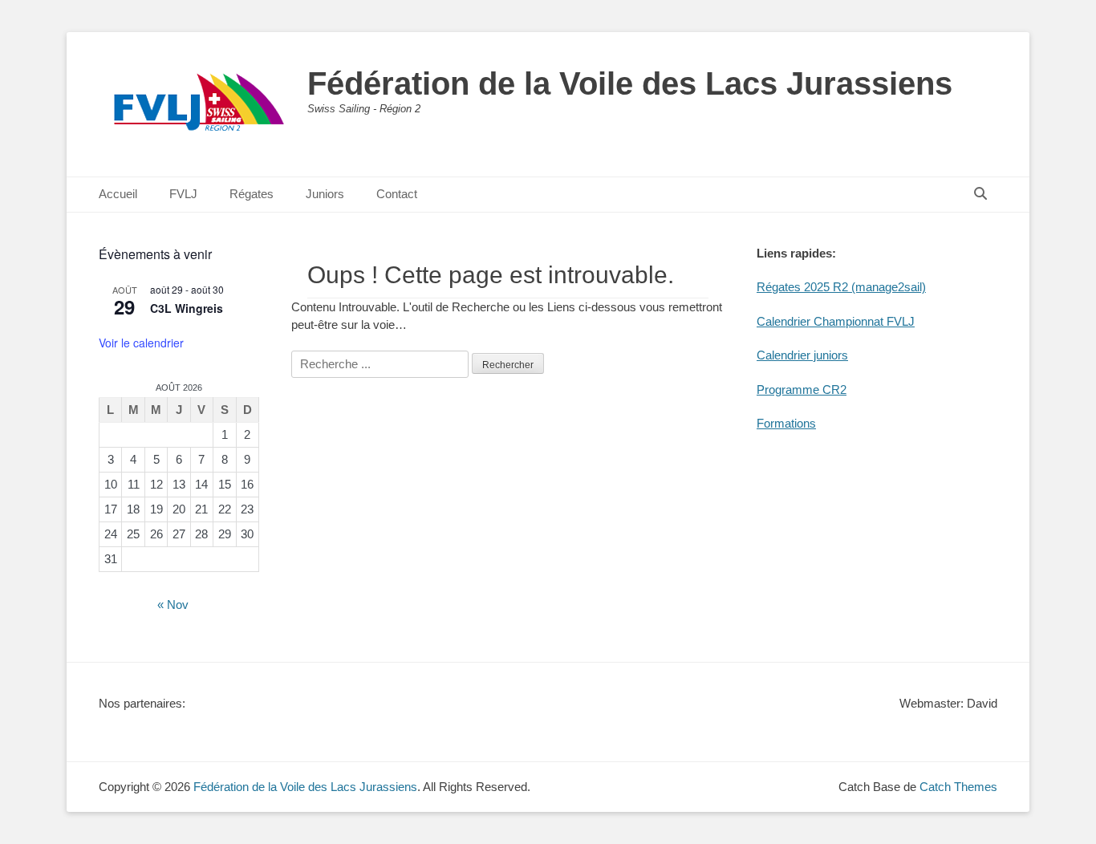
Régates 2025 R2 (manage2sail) (841, 287)
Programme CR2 (801, 389)
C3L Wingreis (186, 308)
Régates (251, 194)
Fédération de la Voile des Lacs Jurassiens (629, 83)
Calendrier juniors (802, 355)
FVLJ (183, 194)
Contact (396, 194)
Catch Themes (958, 786)
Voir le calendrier (141, 343)
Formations (786, 423)
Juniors (325, 194)
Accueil (118, 194)
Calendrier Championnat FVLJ (836, 321)
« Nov (173, 604)
